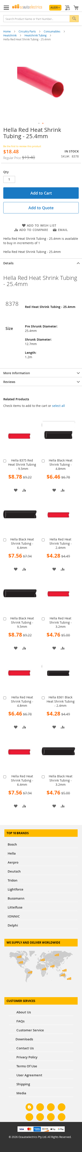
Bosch (12, 844)
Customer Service (30, 1030)
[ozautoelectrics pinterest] (29, 1117)
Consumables (52, 31)
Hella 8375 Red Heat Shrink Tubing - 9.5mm (22, 464)
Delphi (13, 925)
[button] (55, 8)
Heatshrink (10, 35)
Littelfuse (15, 907)
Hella (12, 853)
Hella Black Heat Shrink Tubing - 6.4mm (22, 543)
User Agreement (29, 1075)
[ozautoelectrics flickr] (40, 1117)
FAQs (20, 1021)
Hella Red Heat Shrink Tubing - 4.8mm (22, 701)
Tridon (12, 880)
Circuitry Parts (28, 31)
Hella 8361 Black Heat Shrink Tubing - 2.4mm (61, 701)
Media (21, 1093)
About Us (23, 1012)
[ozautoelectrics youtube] (51, 1117)
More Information (16, 373)
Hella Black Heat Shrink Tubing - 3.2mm (60, 780)
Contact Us (25, 1048)
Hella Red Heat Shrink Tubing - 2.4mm (60, 543)
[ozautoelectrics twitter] (61, 1108)
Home (7, 31)
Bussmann (16, 898)
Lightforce (15, 889)
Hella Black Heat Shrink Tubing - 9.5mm (22, 622)
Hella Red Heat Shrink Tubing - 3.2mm (60, 622)
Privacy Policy (26, 1057)
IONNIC (14, 916)
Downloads (24, 1039)
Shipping (23, 1084)
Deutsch (14, 871)
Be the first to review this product (22, 146)
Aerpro (13, 862)
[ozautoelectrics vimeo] (61, 1117)
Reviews (9, 382)
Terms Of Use (26, 1066)
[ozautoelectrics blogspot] (29, 1107)
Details (8, 263)
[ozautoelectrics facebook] (40, 1108)
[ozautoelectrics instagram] (51, 1108)
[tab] (41, 262)
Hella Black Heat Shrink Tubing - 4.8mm (60, 464)
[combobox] (41, 18)
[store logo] (27, 6)
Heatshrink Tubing (35, 35)
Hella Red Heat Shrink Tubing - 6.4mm (22, 780)
